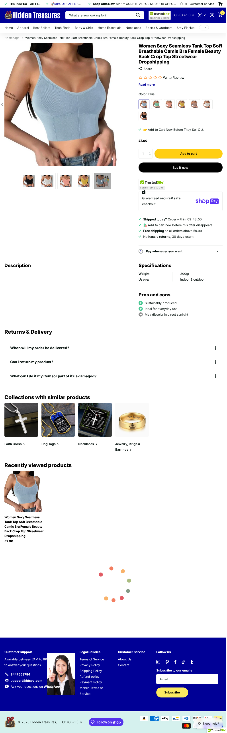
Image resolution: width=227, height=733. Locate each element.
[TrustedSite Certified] (150, 184)
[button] (149, 150)
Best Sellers (41, 28)
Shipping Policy (90, 669)
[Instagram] (156, 661)
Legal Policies (89, 650)
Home (8, 28)
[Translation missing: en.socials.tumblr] (189, 661)
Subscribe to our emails (172, 669)
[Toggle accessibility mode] (216, 4)
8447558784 (20, 673)
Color (145, 94)
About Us (123, 658)
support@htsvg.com (26, 679)
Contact (122, 664)
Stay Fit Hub (186, 28)
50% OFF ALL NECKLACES (72, 4)
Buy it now (178, 167)
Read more (145, 84)
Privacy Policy (89, 664)
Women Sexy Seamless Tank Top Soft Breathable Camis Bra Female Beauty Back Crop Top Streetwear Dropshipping (24, 525)
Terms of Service (91, 658)
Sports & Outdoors (158, 28)
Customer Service (130, 650)
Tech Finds (62, 28)
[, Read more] (198, 15)
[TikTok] (181, 661)
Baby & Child (84, 28)
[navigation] (2, 104)
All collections (23, 28)
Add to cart (186, 153)
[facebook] (173, 660)
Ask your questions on (35, 685)
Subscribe (170, 691)
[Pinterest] (165, 661)
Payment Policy (90, 681)
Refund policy (89, 675)
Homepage (12, 38)
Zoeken (135, 15)
